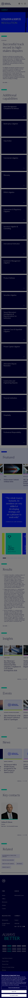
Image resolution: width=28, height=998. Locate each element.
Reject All (14, 991)
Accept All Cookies (14, 995)
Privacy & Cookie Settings (14, 987)
